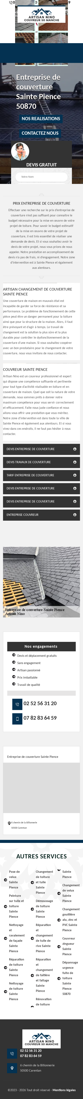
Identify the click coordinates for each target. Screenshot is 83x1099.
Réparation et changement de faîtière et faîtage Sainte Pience (44, 975)
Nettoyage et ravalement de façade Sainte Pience (17, 938)
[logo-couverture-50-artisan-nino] (41, 14)
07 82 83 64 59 (40, 718)
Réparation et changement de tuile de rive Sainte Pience (44, 938)
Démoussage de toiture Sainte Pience (44, 909)
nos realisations (41, 119)
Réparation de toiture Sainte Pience (16, 967)
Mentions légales (64, 1090)
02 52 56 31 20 (40, 704)
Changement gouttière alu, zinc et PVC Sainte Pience (70, 920)
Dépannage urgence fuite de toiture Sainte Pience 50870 (70, 978)
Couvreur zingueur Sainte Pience (68, 946)
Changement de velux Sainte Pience (70, 893)
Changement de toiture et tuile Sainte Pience (44, 882)
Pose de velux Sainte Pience (14, 879)
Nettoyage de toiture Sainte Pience (16, 991)
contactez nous (40, 133)
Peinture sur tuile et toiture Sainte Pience (16, 906)
